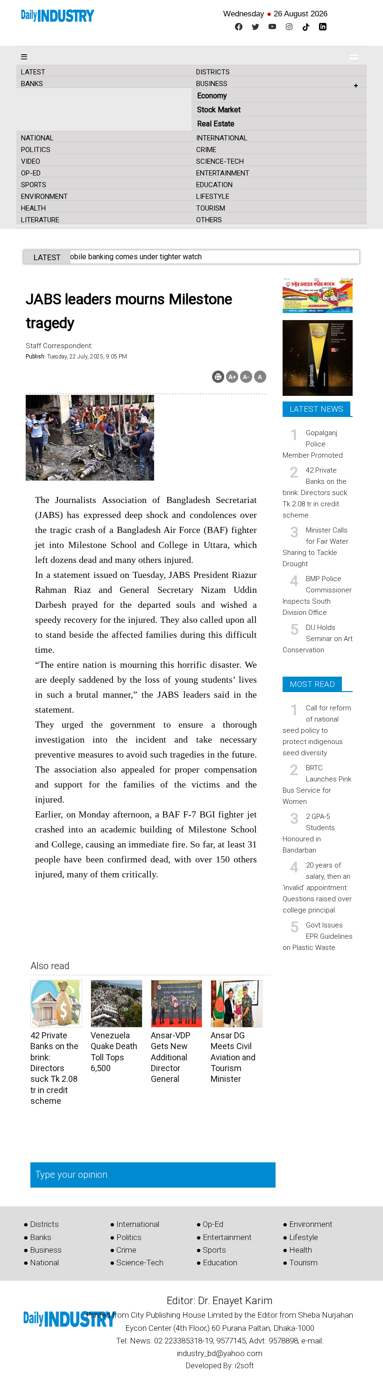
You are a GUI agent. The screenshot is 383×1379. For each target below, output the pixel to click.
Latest (33, 72)
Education (214, 185)
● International (134, 1224)
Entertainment (222, 173)
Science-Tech (220, 161)
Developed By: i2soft (220, 1365)
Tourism (210, 208)
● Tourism (300, 1262)
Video (30, 161)
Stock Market (219, 109)
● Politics (126, 1237)
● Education (216, 1262)
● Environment (308, 1224)
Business (211, 84)
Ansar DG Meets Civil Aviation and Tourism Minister (233, 1057)
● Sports (211, 1250)
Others (209, 220)
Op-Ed (31, 173)
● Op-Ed (209, 1224)
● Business (42, 1250)
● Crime (123, 1250)
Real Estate (215, 123)
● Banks (37, 1237)
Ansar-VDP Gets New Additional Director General (171, 1057)
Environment (44, 196)
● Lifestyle (300, 1237)
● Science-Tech (136, 1262)
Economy (212, 95)
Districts (213, 72)
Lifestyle (212, 196)
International (222, 138)
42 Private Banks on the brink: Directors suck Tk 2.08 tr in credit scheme (54, 1068)
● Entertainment (224, 1237)
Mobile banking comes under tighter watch (144, 256)
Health (33, 208)
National (37, 138)
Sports (33, 185)
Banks (32, 84)
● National (41, 1262)
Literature (40, 220)
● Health (297, 1250)
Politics (35, 150)
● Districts (41, 1224)
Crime (206, 150)
